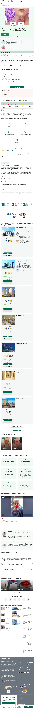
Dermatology (25, 608)
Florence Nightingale (21, 398)
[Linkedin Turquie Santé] (32, 662)
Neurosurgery (25, 622)
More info (12, 700)
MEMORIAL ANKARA (20, 315)
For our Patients (20, 662)
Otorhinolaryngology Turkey (6, 3)
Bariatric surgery (25, 615)
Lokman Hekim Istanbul (18, 624)
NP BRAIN (18, 371)
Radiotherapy (25, 645)
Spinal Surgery (30, 616)
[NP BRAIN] (8, 375)
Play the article (5, 163)
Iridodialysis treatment (29, 635)
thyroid (3, 167)
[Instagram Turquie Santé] (5, 599)
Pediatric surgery (24, 628)
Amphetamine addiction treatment (30, 644)
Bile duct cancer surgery (30, 651)
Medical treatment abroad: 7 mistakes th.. (8, 621)
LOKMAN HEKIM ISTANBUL (21, 260)
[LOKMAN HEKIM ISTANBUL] (8, 264)
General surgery (25, 616)
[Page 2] (16, 592)
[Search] (13, 5)
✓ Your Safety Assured (17, 36)
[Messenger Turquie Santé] (14, 599)
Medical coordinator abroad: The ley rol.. (8, 628)
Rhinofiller (29, 642)
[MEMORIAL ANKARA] (8, 320)
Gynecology (29, 617)
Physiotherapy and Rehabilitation (30, 627)
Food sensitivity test (30, 647)
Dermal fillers (30, 638)
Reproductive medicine (30, 608)
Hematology (25, 631)
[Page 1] (14, 592)
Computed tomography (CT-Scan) (25, 637)
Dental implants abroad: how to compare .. (8, 615)
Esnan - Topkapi (18, 621)
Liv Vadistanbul (19, 609)
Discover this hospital (8, 255)
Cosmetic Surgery (29, 606)
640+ (20, 23)
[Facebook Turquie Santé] (10, 599)
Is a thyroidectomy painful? (6, 554)
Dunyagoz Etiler (19, 612)
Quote (8, 253)
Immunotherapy (25, 642)
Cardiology (29, 610)
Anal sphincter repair (25, 640)
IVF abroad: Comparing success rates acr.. (8, 609)
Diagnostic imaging (24, 621)
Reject (9, 705)
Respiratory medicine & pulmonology (30, 620)
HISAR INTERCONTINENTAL (21, 227)
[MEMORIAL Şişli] (8, 292)
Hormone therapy (24, 651)
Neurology (29, 622)
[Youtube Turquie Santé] (31, 662)
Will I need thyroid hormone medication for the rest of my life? (12, 564)
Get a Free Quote (17, 87)
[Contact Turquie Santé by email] (28, 599)
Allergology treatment (29, 613)
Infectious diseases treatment (29, 630)
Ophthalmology (25, 623)
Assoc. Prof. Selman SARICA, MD (24, 231)
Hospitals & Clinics (8, 52)
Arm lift (29, 649)
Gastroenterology (25, 617)
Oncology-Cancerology (25, 610)
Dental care (24, 606)
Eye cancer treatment (24, 647)
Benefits (2, 52)
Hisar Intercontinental (19, 616)
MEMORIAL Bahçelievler (21, 343)
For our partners (20, 667)
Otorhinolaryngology (30, 623)
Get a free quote (4, 34)
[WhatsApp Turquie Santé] (19, 599)
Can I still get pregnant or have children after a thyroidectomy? (13, 572)
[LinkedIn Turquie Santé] (23, 599)
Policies (19, 669)
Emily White (8, 46)
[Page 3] (17, 592)
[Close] (15, 695)
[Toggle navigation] (2, 0)
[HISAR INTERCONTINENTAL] (8, 232)
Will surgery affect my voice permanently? (9, 569)
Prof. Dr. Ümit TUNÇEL (22, 263)
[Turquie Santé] (1, 3)
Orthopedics (25, 613)
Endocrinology (30, 624)
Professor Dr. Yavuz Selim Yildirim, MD (12, 42)
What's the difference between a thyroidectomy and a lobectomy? (13, 566)
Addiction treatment (24, 635)
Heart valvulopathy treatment (25, 653)
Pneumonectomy (25, 649)
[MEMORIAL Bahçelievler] (8, 347)
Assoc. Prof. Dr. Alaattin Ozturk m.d (25, 270)
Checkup (24, 624)
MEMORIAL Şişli (19, 287)
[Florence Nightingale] (8, 403)
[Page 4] (19, 592)
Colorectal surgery (29, 615)
